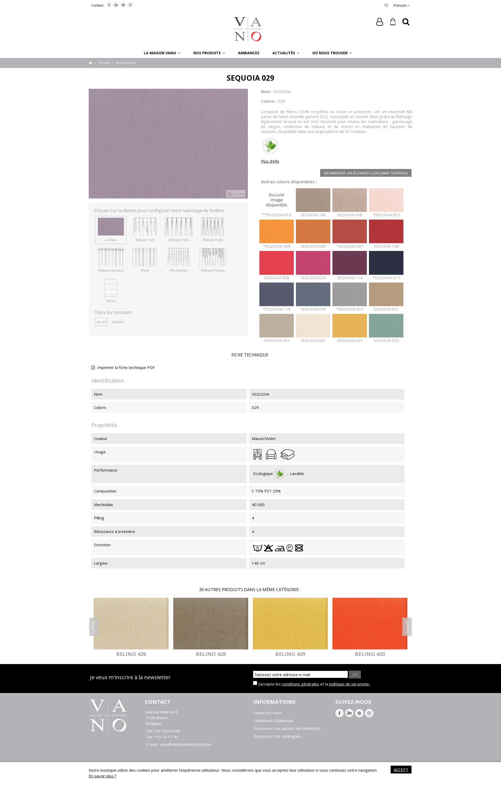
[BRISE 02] (375, 623)
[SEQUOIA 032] (386, 326)
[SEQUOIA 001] (313, 326)
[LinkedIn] (116, 5)
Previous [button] (94, 627)
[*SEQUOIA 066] (276, 231)
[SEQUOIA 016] (313, 294)
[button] (162, 53)
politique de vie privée (349, 684)
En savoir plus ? (102, 775)
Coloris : (269, 101)
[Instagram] (130, 5)
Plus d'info (270, 161)
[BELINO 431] (136, 623)
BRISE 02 (375, 654)
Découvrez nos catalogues (277, 736)
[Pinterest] (123, 5)
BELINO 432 (216, 654)
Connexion (379, 21)
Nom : (266, 91)
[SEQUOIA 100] (313, 200)
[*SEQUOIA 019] (349, 294)
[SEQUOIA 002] (276, 326)
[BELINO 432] (215, 623)
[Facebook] (109, 5)
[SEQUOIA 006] (313, 231)
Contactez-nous (267, 712)
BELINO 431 (136, 654)
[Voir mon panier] (392, 21)
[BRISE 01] (295, 623)
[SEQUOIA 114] (349, 263)
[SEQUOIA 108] (386, 231)
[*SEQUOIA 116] (276, 294)
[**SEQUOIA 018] (276, 200)
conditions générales (300, 684)
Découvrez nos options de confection (286, 728)
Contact (97, 5)
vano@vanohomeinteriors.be (185, 744)
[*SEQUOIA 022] (386, 200)
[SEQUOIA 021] (386, 294)
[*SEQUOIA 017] (386, 263)
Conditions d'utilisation (273, 720)
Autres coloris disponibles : (289, 181)
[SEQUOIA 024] (313, 263)
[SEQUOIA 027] (349, 326)
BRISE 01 (296, 654)
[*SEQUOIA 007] (349, 231)
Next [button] (407, 627)
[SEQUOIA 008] (276, 263)
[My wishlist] (386, 5)
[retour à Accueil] (90, 63)
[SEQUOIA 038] (349, 200)
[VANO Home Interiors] (248, 28)
